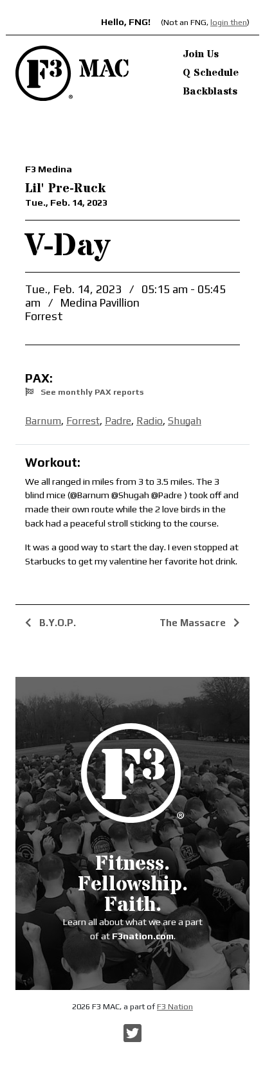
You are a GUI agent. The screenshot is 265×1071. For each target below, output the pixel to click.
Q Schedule (211, 73)
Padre (118, 421)
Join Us (201, 54)
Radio (149, 421)
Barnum (43, 421)
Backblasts (210, 91)
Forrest (83, 421)
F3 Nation (175, 1006)
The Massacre (194, 622)
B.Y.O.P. (56, 622)
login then (228, 22)
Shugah (184, 421)
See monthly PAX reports (91, 392)
